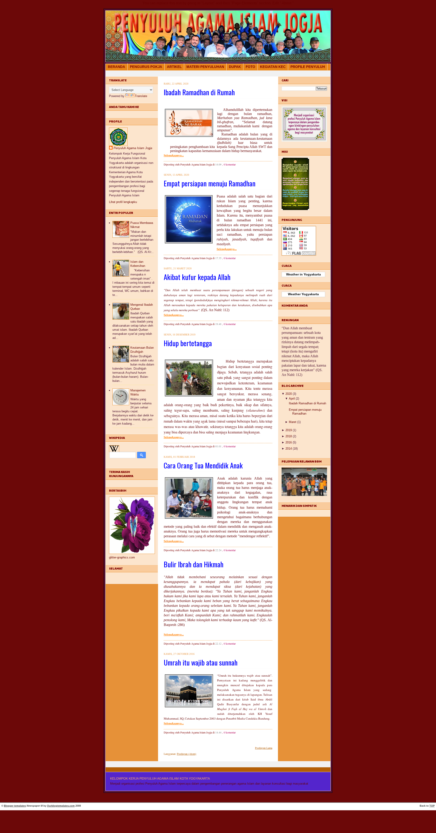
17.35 (218, 258)
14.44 (218, 732)
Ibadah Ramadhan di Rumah (199, 92)
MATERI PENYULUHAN (205, 67)
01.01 (218, 446)
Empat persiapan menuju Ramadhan (209, 183)
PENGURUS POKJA (146, 67)
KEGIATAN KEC (273, 67)
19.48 (218, 324)
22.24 (218, 550)
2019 (288, 430)
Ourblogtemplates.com (61, 805)
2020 (288, 393)
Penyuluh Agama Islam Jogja (133, 148)
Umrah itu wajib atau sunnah (201, 662)
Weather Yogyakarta (303, 294)
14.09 (218, 164)
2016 (288, 442)
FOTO (250, 67)
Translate (141, 96)
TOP (432, 805)
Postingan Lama (263, 748)
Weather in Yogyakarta (303, 274)
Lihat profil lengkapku (123, 202)
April (292, 398)
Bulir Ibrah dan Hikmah (193, 564)
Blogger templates (15, 805)
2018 (288, 436)
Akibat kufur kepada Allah (197, 277)
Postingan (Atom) (186, 753)
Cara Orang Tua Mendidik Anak (203, 465)
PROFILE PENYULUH (307, 67)
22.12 (218, 643)
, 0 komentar (229, 164)
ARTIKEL (174, 67)
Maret (292, 422)
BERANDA (116, 67)
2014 (288, 448)
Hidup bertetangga (188, 343)
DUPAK (235, 67)
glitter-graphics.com (122, 557)
